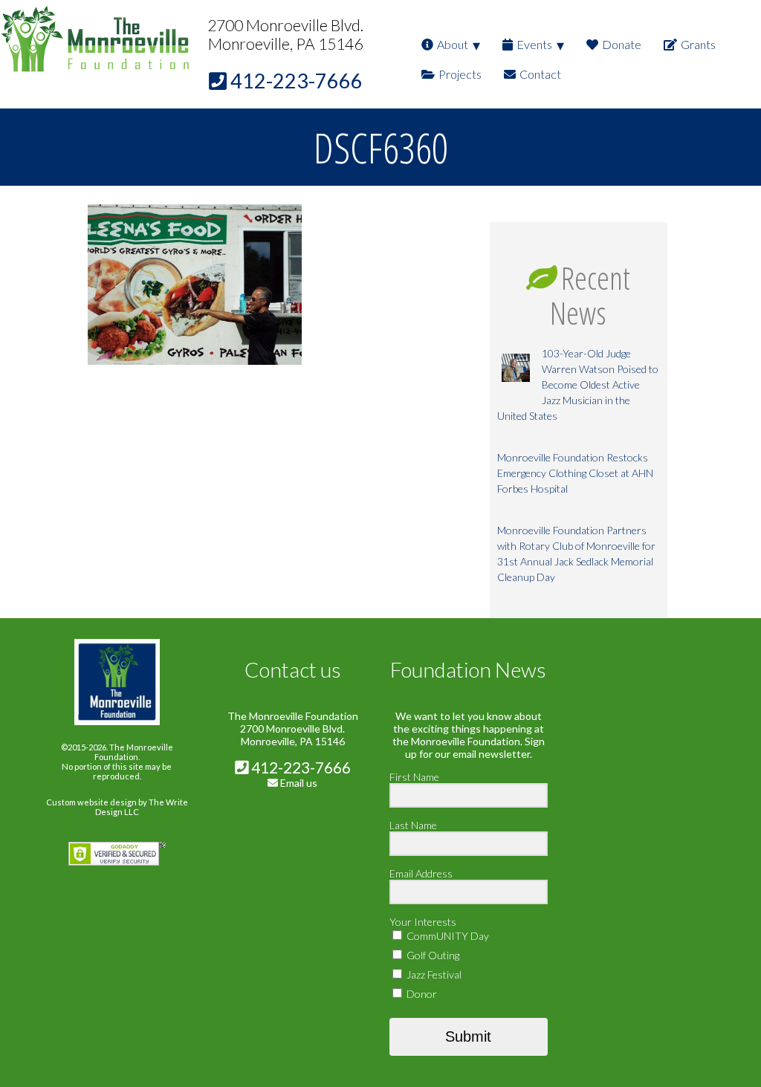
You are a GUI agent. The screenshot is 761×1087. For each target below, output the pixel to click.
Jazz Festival (433, 974)
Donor (420, 993)
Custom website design (91, 802)
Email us (298, 782)
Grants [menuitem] (698, 44)
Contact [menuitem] (540, 74)
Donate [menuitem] (621, 44)
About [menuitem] (452, 44)
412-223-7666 (299, 767)
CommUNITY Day (446, 935)
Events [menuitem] (534, 44)
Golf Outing (431, 955)
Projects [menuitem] (460, 74)
